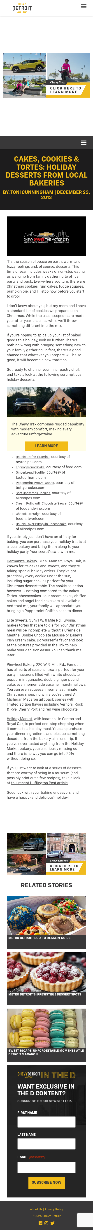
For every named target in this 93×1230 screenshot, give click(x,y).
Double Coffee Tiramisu (32, 457)
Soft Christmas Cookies (33, 493)
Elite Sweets (17, 620)
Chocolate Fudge (28, 514)
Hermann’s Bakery (22, 561)
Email (31, 1157)
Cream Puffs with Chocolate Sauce (41, 503)
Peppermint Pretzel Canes (35, 483)
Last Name (26, 1134)
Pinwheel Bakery (20, 665)
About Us (36, 1209)
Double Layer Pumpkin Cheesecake (41, 524)
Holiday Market (19, 719)
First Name (27, 1113)
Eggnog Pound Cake (30, 467)
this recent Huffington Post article (39, 783)
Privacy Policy (54, 1209)
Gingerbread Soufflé (30, 472)
